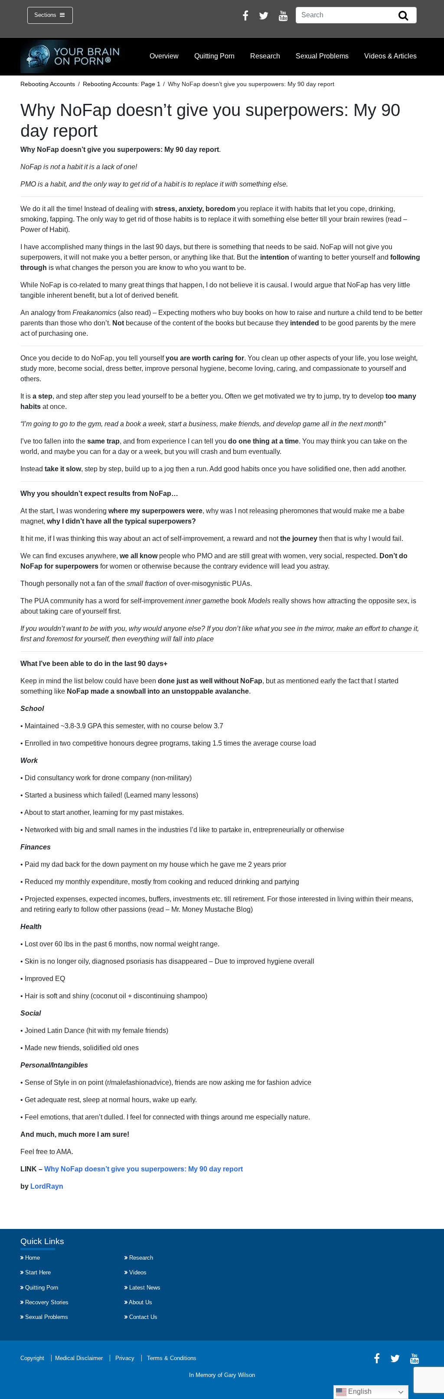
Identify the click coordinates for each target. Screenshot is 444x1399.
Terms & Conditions (171, 1358)
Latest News (144, 1287)
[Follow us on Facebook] (245, 17)
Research (265, 56)
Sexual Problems (322, 56)
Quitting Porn (214, 56)
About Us (140, 1302)
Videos (138, 1272)
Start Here (38, 1272)
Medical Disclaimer (79, 1358)
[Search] (403, 16)
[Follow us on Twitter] (264, 17)
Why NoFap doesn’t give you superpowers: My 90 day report (143, 1169)
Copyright (32, 1358)
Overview (164, 56)
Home (32, 1257)
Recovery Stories (47, 1302)
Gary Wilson (239, 1375)
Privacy (124, 1358)
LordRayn (46, 1186)
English (359, 1391)
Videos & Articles (390, 56)
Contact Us (143, 1317)
